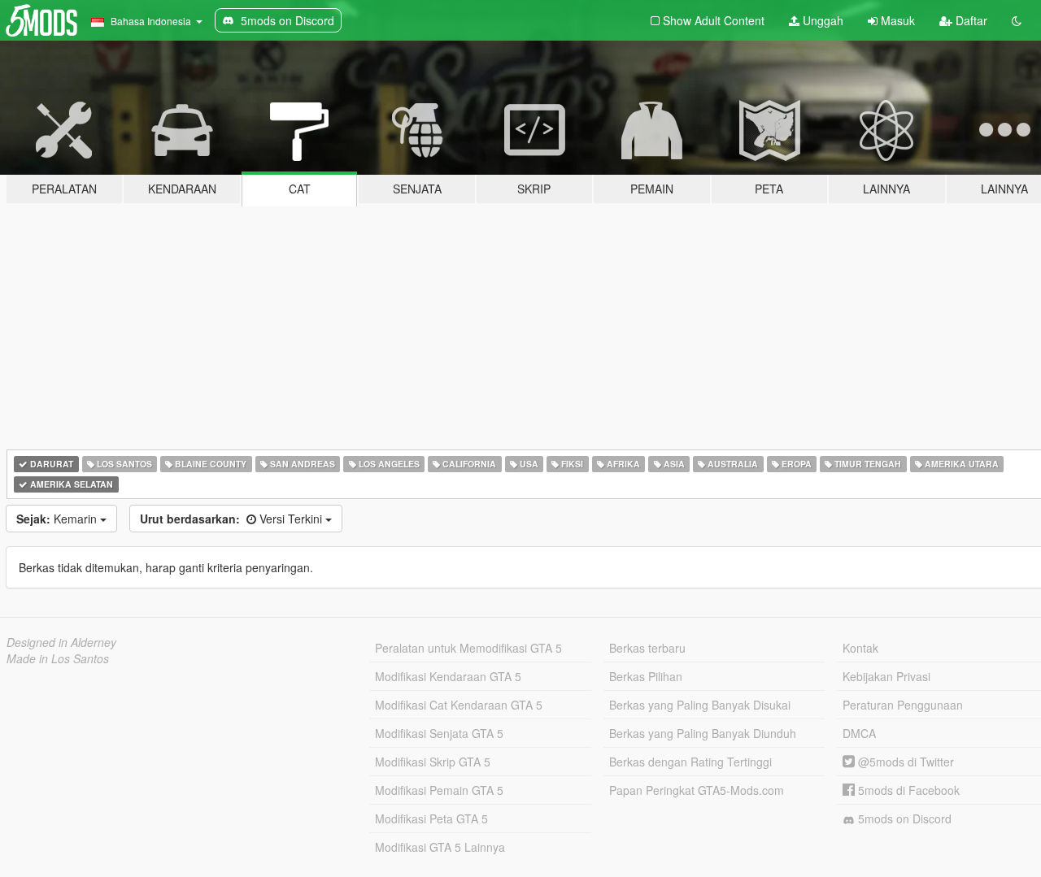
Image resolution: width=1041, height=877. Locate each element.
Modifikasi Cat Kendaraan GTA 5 (458, 705)
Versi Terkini (232, 518)
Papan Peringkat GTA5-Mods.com (696, 790)
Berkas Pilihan (645, 676)
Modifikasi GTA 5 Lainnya (440, 847)
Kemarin (58, 518)
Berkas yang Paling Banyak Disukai (700, 705)
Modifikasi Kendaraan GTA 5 (448, 676)
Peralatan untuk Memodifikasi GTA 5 (468, 648)
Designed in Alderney (61, 642)
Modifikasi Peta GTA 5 (431, 818)
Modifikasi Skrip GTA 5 (432, 761)
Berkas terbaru (647, 648)
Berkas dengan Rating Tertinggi (690, 761)
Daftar (969, 20)
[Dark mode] (1017, 20)
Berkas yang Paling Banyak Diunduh (702, 733)
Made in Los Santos (58, 658)
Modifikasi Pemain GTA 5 (439, 790)
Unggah (821, 20)
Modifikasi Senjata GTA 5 (439, 733)
